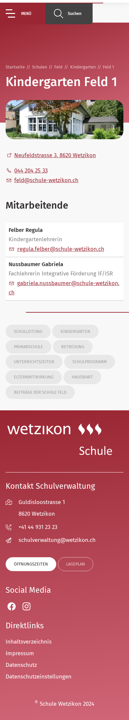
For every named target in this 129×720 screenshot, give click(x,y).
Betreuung (72, 346)
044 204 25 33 (31, 170)
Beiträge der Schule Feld (40, 392)
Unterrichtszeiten (34, 361)
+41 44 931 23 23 (38, 527)
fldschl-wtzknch (46, 180)
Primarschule (28, 346)
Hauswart (82, 376)
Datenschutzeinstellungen (38, 676)
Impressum (20, 653)
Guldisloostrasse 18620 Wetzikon (42, 508)
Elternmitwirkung (34, 376)
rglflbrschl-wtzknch (60, 249)
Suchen (74, 13)
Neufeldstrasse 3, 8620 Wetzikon (55, 155)
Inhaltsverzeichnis (29, 641)
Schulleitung (28, 331)
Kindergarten (75, 331)
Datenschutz (21, 665)
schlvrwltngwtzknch (57, 540)
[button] (25, 13)
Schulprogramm (89, 361)
